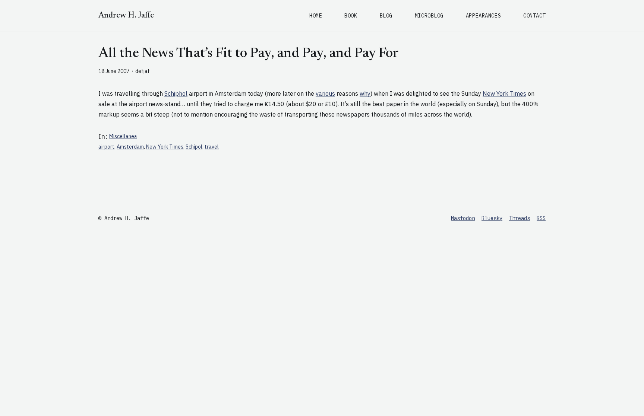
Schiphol (175, 93)
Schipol (194, 146)
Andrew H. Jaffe (126, 16)
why (365, 93)
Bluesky (492, 218)
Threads (519, 218)
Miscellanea (123, 136)
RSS (541, 218)
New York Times (504, 93)
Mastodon (463, 218)
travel (212, 146)
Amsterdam (130, 146)
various (325, 93)
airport (106, 146)
